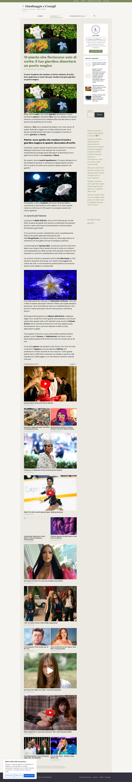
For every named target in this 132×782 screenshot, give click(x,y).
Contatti (83, 1)
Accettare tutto (29, 775)
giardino (54, 16)
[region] (20, 769)
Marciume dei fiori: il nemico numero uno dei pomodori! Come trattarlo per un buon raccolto (95, 173)
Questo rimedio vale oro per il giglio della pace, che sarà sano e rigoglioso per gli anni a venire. (95, 200)
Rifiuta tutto (18, 775)
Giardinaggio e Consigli (40, 6)
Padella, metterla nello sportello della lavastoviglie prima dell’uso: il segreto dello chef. (95, 186)
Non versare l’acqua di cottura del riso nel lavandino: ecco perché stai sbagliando (46, 767)
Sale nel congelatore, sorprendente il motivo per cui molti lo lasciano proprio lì (45, 766)
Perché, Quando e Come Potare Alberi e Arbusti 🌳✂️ (95, 133)
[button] (94, 16)
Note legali (107, 1)
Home (40, 16)
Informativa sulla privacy (94, 1)
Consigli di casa (77, 16)
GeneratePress (48, 777)
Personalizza (9, 775)
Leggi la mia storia (95, 51)
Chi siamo (76, 1)
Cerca (89, 111)
